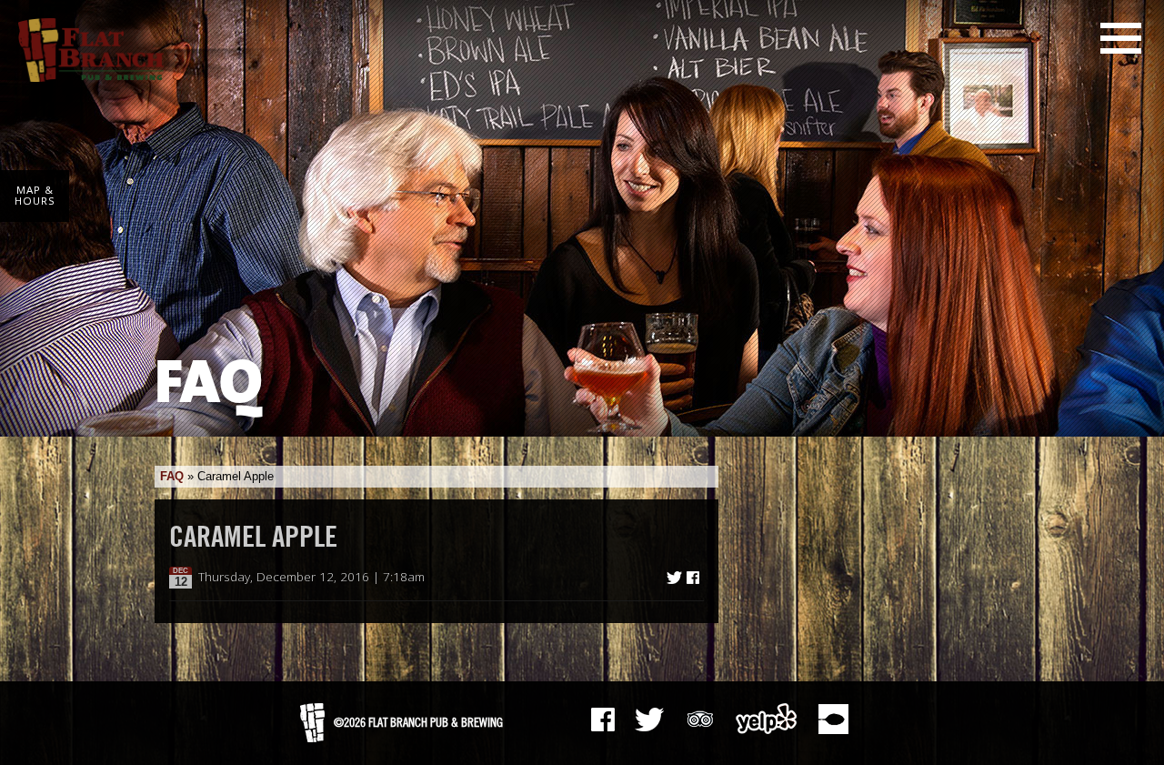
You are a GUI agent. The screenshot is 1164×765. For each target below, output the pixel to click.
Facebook (603, 719)
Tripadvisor (700, 716)
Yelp (767, 718)
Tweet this (674, 577)
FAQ (172, 476)
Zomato (833, 718)
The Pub (649, 719)
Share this (693, 577)
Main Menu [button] (1120, 38)
